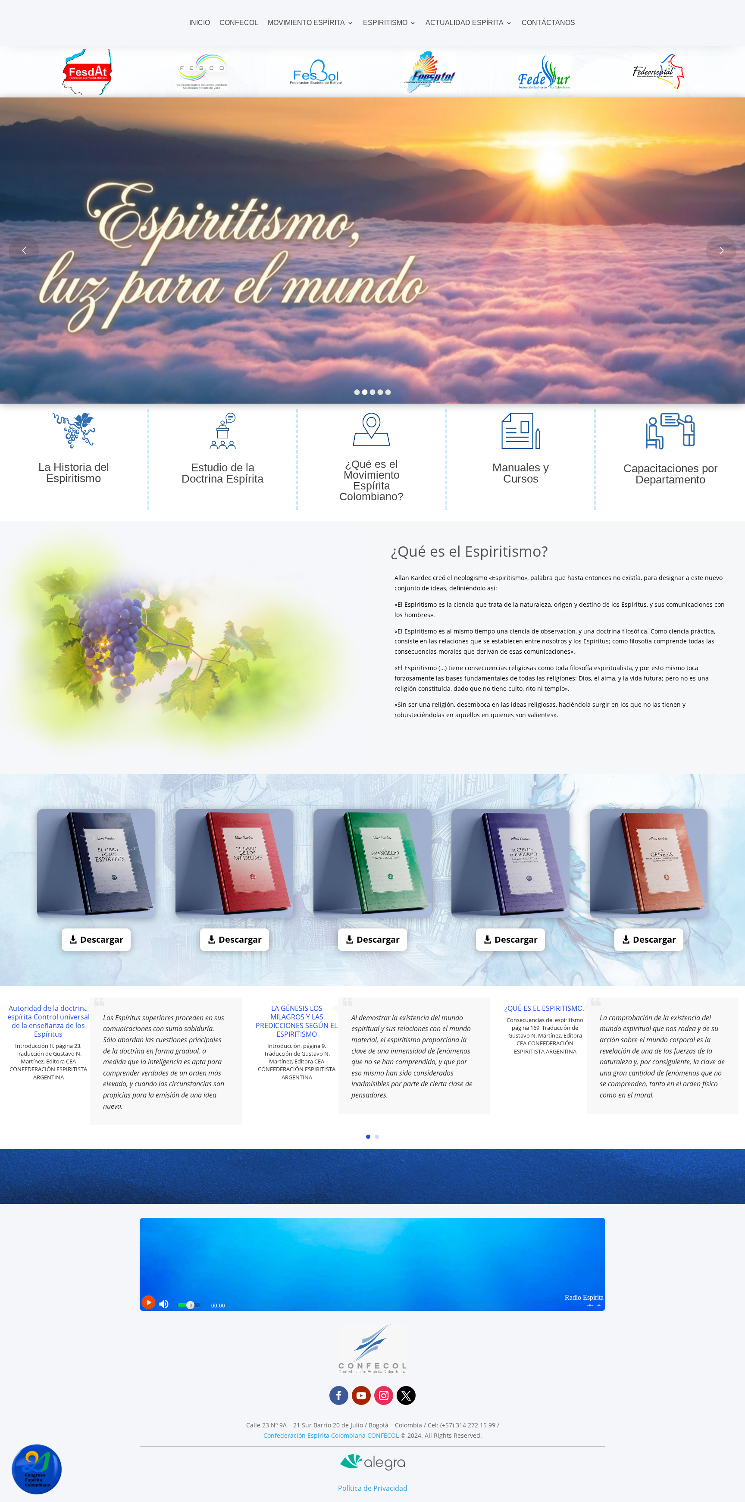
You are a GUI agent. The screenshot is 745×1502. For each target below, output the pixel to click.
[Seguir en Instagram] (383, 1395)
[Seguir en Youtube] (361, 1395)
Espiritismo (385, 22)
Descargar (101, 939)
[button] (368, 1137)
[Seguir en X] (406, 1395)
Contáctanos (548, 22)
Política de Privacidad (372, 1488)
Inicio (199, 22)
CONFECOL (238, 22)
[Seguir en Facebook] (338, 1395)
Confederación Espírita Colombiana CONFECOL (331, 1435)
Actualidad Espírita (465, 22)
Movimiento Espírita (306, 22)
